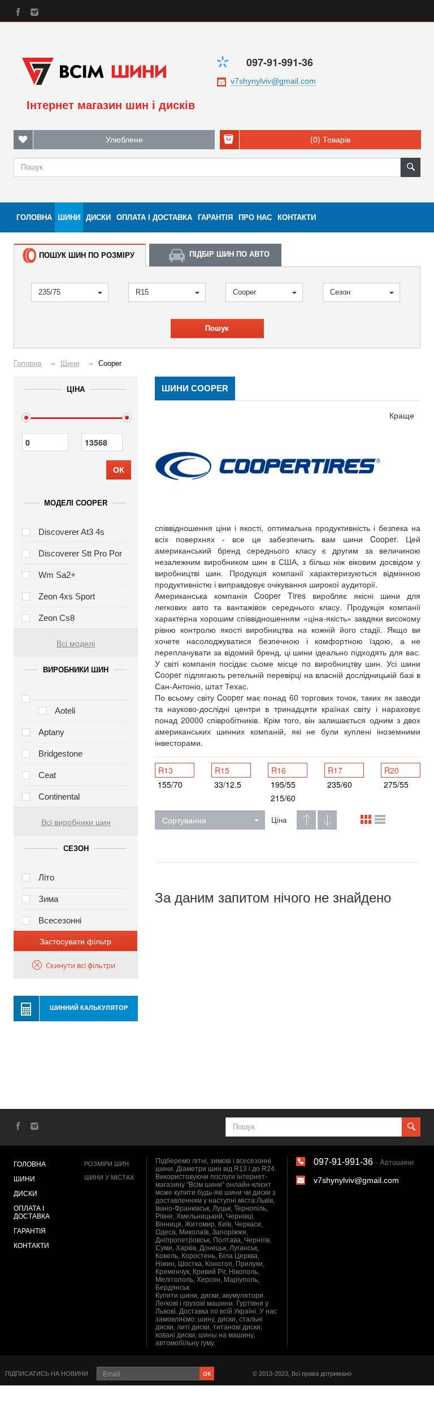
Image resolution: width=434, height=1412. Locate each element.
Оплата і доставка (154, 217)
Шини (69, 217)
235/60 (339, 784)
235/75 (49, 292)
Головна (34, 217)
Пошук (217, 328)
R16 (278, 770)
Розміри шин (106, 1163)
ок (207, 1372)
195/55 (283, 784)
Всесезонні (59, 920)
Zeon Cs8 (56, 618)
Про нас (255, 217)
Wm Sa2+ (57, 575)
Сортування (184, 820)
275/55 (396, 784)
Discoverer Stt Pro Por (80, 553)
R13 (165, 770)
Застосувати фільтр (75, 941)
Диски (98, 217)
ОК (118, 469)
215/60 (283, 798)
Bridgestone (60, 753)
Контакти (296, 217)
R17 (335, 770)
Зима (48, 899)
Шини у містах (109, 1177)
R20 (391, 770)
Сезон (340, 292)
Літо (46, 877)
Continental (59, 796)
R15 (142, 292)
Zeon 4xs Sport (66, 596)
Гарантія (215, 217)
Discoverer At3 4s (71, 532)
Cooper (244, 292)
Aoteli (65, 710)
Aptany (51, 732)
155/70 (170, 784)
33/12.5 (227, 784)
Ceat (47, 775)
